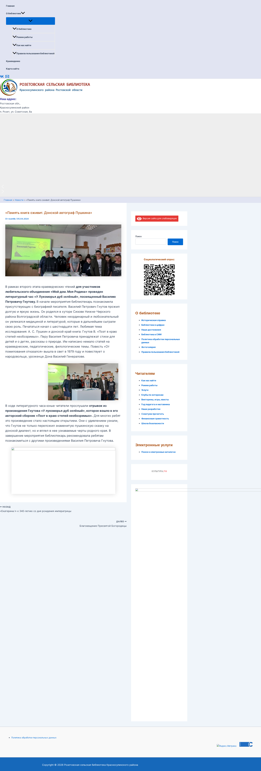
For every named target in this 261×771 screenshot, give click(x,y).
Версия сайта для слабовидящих (159, 218)
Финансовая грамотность (155, 418)
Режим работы (24, 37)
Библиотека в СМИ (151, 334)
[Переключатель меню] (30, 20)
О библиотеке (13, 13)
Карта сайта (12, 68)
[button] (23, 13)
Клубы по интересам (152, 395)
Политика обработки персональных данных (33, 737)
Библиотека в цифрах (152, 325)
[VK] (2, 77)
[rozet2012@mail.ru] (7, 77)
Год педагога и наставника (155, 404)
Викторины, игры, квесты (155, 399)
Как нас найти (23, 45)
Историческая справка (153, 320)
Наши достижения (151, 329)
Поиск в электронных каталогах (158, 452)
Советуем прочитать (152, 414)
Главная (10, 6)
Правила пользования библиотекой (35, 53)
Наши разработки (150, 409)
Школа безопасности (152, 423)
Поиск (138, 236)
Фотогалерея (148, 347)
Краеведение (13, 61)
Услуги (144, 390)
